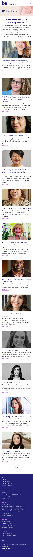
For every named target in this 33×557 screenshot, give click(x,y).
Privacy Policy (5, 498)
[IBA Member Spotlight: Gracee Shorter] (16, 440)
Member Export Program (9, 535)
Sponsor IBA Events (7, 515)
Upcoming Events (7, 504)
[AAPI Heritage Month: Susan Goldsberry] (16, 197)
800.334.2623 (6, 548)
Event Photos (5, 513)
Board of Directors (7, 485)
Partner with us (6, 521)
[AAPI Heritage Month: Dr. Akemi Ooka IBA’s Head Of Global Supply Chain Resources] (16, 158)
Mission (4, 479)
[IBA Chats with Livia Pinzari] (16, 371)
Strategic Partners (7, 523)
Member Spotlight (7, 483)
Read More (5, 73)
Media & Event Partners (8, 525)
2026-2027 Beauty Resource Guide (11, 494)
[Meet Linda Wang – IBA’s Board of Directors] (16, 303)
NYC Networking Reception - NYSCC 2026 (13, 510)
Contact (4, 539)
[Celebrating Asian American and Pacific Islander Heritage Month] (16, 405)
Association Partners (7, 527)
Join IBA (4, 540)
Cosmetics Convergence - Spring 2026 (12, 508)
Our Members (6, 489)
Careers (4, 492)
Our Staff (4, 490)
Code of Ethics (6, 496)
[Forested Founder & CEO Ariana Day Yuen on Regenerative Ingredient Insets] (16, 49)
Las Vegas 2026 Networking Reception (12, 506)
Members (4, 537)
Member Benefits (7, 481)
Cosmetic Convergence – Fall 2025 (11, 511)
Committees (5, 487)
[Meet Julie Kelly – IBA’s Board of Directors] (16, 339)
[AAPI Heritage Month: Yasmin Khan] (16, 124)
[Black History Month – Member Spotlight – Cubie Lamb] (16, 268)
